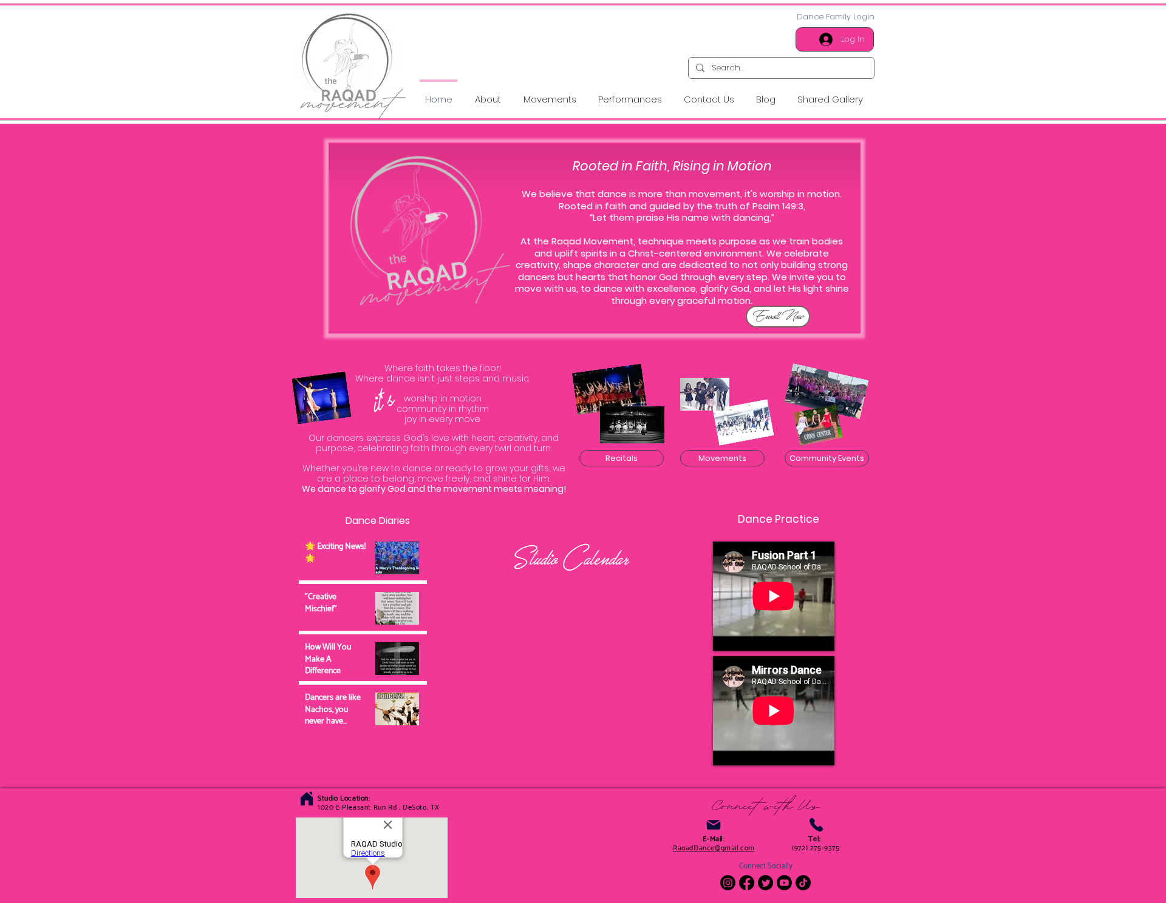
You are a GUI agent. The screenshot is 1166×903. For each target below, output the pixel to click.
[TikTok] (803, 882)
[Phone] (815, 824)
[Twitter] (765, 882)
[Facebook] (746, 882)
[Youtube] (784, 882)
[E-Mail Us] (713, 824)
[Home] (307, 798)
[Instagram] (727, 882)
